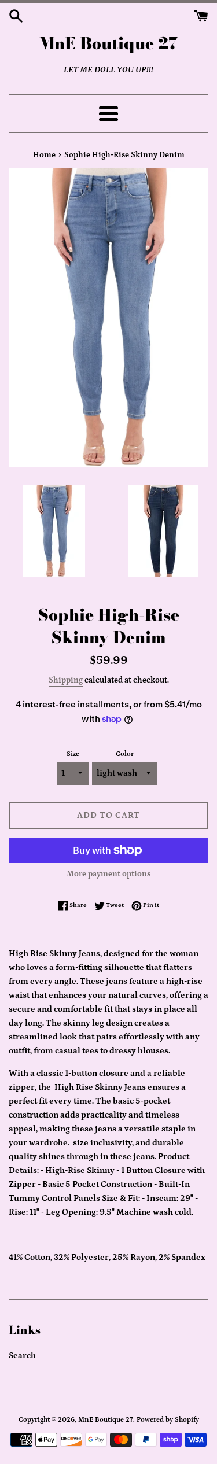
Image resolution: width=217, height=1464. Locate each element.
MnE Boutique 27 (108, 43)
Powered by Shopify (168, 1420)
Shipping (66, 680)
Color (125, 754)
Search (22, 1355)
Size (73, 754)
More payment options (108, 874)
